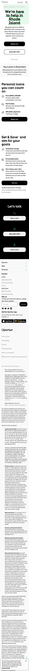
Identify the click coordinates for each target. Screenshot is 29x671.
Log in (3, 285)
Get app (20, 2)
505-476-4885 (16, 398)
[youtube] (5, 308)
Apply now (14, 44)
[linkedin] (11, 308)
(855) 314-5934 (6, 291)
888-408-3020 (20, 383)
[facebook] (3, 308)
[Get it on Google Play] (20, 321)
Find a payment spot (14, 74)
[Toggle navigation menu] (26, 2)
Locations (12, 7)
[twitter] (8, 308)
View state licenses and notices (10, 366)
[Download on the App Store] (8, 321)
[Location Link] (26, 657)
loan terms (15, 59)
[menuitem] (14, 336)
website (7, 400)
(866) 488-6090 (14, 52)
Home (6, 7)
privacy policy (6, 668)
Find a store (14, 250)
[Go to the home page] (6, 2)
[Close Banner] (26, 661)
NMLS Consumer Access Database (14, 405)
